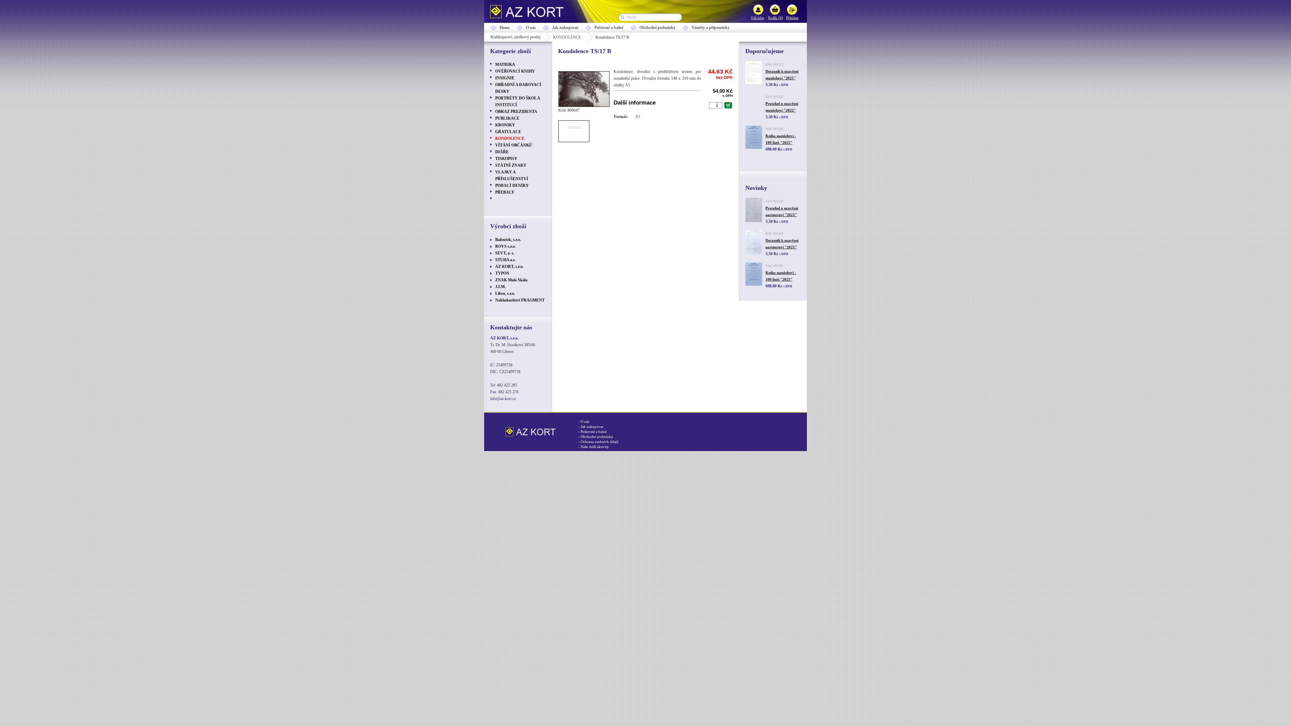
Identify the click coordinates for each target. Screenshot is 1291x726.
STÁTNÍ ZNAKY (510, 165)
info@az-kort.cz (503, 398)
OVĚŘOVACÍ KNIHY (515, 71)
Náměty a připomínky (711, 27)
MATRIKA (505, 64)
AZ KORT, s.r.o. (509, 266)
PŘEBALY (504, 192)
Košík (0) (775, 18)
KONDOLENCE (567, 37)
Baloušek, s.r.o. (508, 239)
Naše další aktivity (595, 447)
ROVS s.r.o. (505, 246)
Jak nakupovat (565, 27)
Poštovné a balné (608, 27)
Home (505, 27)
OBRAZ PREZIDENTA (516, 111)
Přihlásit (792, 18)
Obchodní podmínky (657, 27)
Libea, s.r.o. (505, 293)
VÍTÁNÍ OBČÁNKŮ (513, 145)
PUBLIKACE (507, 118)
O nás (531, 27)
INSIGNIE (504, 78)
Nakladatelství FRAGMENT (520, 300)
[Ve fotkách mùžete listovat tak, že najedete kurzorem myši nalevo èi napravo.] (585, 105)
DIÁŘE (502, 152)
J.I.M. (500, 286)
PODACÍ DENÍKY (512, 185)
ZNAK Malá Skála (511, 280)
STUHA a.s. (505, 259)
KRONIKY (505, 125)
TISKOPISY (506, 158)
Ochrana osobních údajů (600, 442)
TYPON (502, 273)
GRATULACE (508, 131)
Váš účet (757, 18)
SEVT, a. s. (504, 253)
